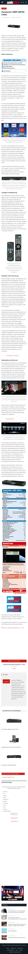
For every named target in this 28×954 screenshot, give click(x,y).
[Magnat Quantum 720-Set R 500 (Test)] (14, 738)
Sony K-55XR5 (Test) (12, 931)
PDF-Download (14, 666)
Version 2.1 (4, 945)
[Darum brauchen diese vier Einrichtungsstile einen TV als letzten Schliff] (4, 917)
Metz (5, 797)
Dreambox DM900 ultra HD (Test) (10, 729)
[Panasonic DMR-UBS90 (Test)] (14, 756)
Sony (5, 805)
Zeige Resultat (14, 818)
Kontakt (21, 950)
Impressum (13, 948)
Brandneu (5, 905)
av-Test (4, 8)
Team (8, 948)
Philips (5, 801)
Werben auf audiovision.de (15, 952)
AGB (16, 950)
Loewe (5, 795)
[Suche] (26, 2)
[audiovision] (13, 2)
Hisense (5, 791)
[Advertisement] (14, 839)
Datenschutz (20, 948)
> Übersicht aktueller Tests (8, 777)
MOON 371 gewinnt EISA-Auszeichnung (16, 937)
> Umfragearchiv (14, 821)
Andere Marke (7, 811)
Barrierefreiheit (10, 950)
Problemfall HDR (10, 419)
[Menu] (2, 2)
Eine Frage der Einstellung (12, 355)
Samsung (6, 803)
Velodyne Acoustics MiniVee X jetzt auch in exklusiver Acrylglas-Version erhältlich (17, 925)
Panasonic (6, 799)
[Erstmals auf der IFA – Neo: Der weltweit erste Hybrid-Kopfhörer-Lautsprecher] (4, 910)
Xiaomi (5, 809)
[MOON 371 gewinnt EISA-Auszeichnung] (4, 937)
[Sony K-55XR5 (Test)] (4, 930)
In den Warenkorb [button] (15, 660)
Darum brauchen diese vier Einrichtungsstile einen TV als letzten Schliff (17, 918)
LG (4, 793)
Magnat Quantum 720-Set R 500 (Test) (11, 747)
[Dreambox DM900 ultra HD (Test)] (14, 720)
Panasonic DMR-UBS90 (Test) (9, 765)
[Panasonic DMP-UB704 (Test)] (14, 26)
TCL (4, 807)
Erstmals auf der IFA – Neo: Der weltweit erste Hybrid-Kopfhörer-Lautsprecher (16, 911)
